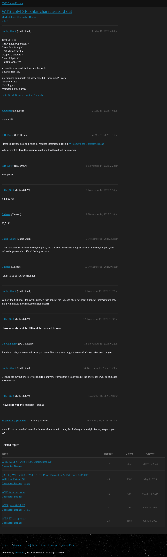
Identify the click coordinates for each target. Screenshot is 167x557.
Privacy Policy (68, 545)
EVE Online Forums (12, 3)
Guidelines (31, 545)
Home (5, 545)
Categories (16, 545)
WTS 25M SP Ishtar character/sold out (37, 11)
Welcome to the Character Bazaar (86, 143)
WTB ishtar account (13, 492)
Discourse (20, 552)
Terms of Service (48, 545)
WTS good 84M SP (13, 505)
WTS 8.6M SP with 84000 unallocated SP (27, 461)
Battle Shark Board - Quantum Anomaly (22, 95)
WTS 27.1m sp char (13, 518)
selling (5, 21)
